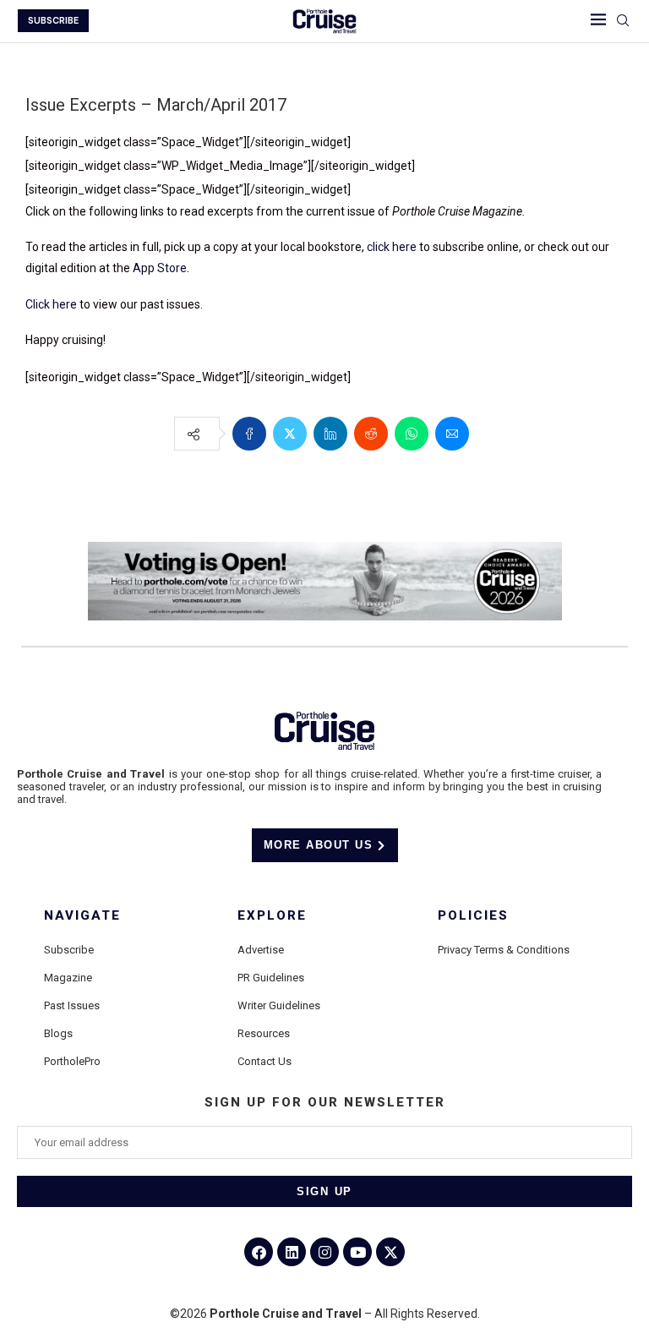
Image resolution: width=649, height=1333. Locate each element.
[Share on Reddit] (371, 434)
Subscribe (69, 949)
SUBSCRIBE (53, 20)
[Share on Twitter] (290, 434)
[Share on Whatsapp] (411, 434)
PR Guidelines (270, 977)
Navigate (82, 916)
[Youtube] (357, 1251)
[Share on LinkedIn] (330, 434)
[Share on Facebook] (249, 434)
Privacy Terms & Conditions (504, 949)
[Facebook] (258, 1251)
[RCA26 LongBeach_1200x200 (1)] (325, 548)
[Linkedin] (291, 1251)
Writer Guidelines (278, 1005)
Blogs (58, 1033)
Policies (473, 916)
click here (392, 247)
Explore (272, 916)
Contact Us (264, 1061)
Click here (51, 304)
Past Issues (72, 1005)
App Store (160, 268)
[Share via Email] (452, 434)
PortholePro (72, 1061)
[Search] (622, 21)
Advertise (260, 949)
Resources (263, 1033)
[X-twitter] (390, 1251)
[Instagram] (324, 1251)
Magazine (68, 977)
